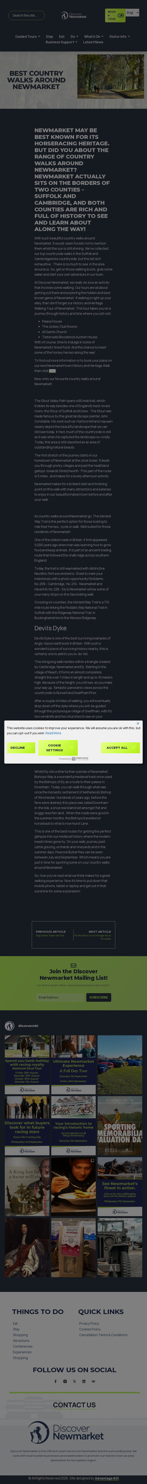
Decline (18, 748)
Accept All (117, 748)
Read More (53, 733)
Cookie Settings (54, 748)
